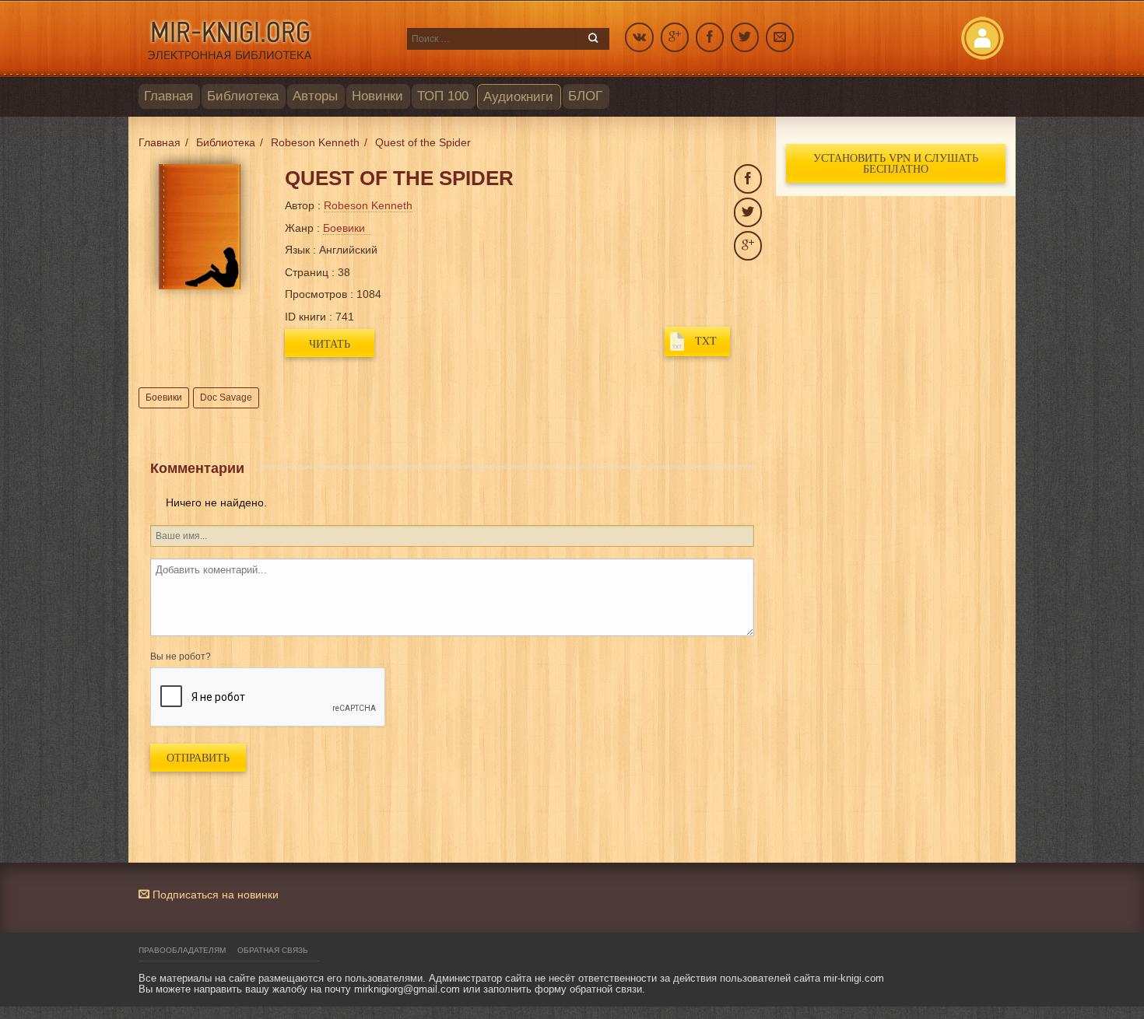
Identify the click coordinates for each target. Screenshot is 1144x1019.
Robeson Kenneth (368, 205)
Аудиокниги (518, 96)
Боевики (164, 397)
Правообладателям (182, 950)
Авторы (315, 96)
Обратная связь (272, 950)
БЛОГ (585, 96)
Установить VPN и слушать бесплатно (895, 163)
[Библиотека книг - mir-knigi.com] (265, 39)
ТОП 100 (442, 96)
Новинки (377, 96)
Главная (168, 96)
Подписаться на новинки (214, 894)
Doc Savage (226, 397)
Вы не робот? (180, 656)
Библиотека (243, 96)
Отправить (198, 757)
